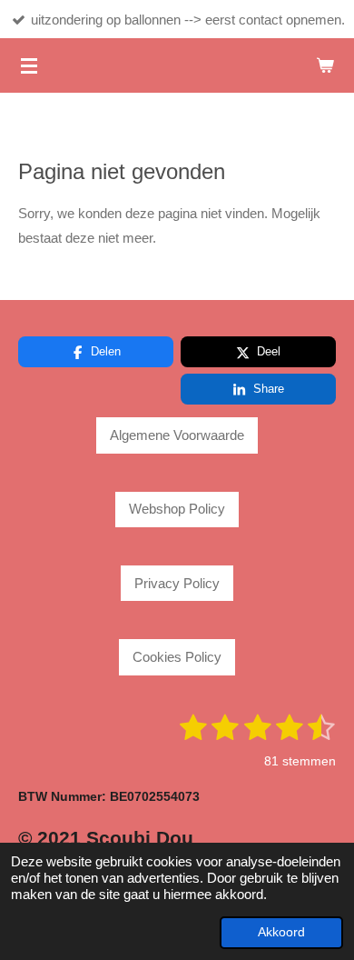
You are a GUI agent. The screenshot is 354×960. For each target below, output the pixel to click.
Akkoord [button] (281, 932)
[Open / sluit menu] (29, 65)
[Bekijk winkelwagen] (325, 65)
